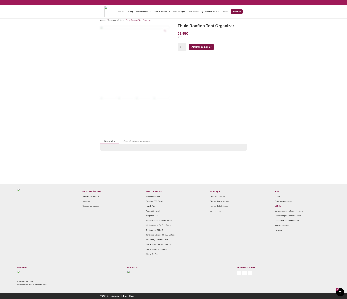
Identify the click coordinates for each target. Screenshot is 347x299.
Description (109, 141)
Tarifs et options (160, 12)
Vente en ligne (179, 12)
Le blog (130, 12)
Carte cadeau (193, 12)
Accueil (121, 12)
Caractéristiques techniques (136, 141)
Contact (225, 12)
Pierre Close (128, 296)
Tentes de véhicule (116, 20)
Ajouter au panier (201, 47)
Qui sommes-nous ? (210, 12)
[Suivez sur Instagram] (244, 273)
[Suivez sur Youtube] (239, 273)
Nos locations (142, 12)
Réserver (237, 11)
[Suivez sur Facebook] (250, 273)
